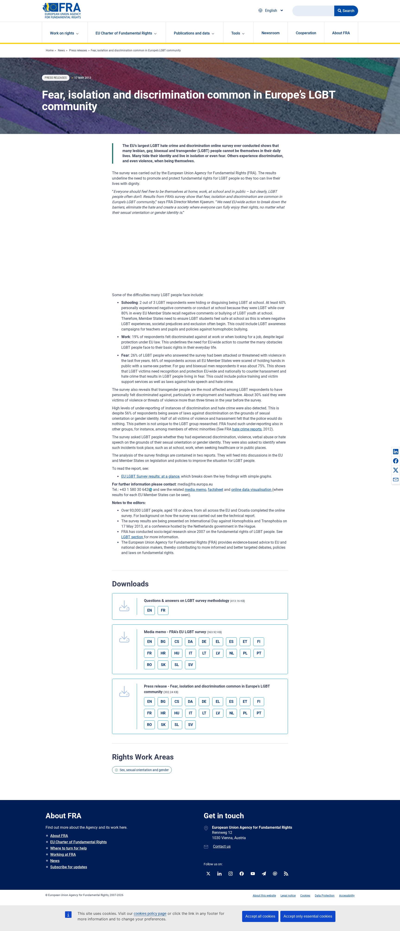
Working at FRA (63, 854)
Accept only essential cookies (308, 916)
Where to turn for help (68, 848)
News (61, 50)
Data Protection (324, 895)
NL (231, 653)
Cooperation (306, 33)
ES (231, 641)
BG (163, 641)
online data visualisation (251, 489)
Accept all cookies (260, 916)
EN (149, 610)
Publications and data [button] (192, 33)
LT (204, 653)
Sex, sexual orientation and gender (144, 770)
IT (190, 653)
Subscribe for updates (68, 867)
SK (163, 665)
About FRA (341, 33)
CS (177, 641)
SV (190, 665)
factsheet (215, 489)
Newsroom (271, 33)
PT (259, 653)
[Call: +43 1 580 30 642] (150, 489)
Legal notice (288, 895)
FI (258, 641)
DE (204, 641)
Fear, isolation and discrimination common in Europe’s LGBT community (136, 50)
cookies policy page (150, 913)
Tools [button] (235, 33)
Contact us (222, 846)
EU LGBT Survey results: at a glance (150, 476)
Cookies (305, 895)
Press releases (78, 50)
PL (245, 653)
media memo (195, 489)
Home (49, 50)
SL (177, 665)
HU (176, 653)
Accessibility (347, 895)
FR (163, 610)
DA (190, 641)
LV (218, 653)
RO (149, 665)
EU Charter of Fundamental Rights (78, 842)
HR (163, 653)
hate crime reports (247, 429)
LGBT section (132, 537)
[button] (395, 451)
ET (245, 641)
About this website (264, 895)
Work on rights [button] (62, 33)
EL (218, 641)
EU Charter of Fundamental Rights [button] (124, 33)
